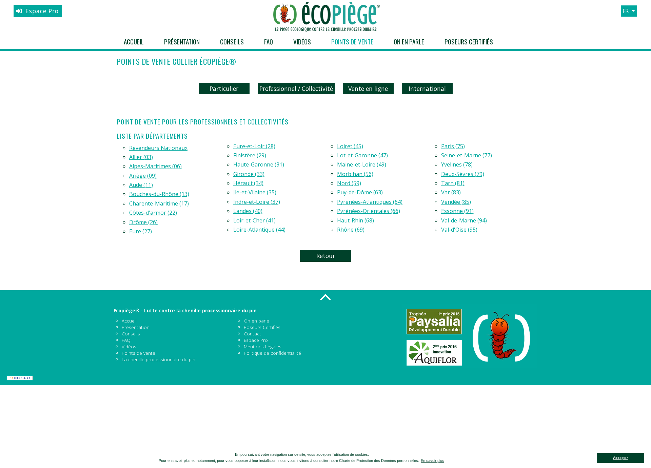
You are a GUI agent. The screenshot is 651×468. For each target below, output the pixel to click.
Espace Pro (42, 11)
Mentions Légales (262, 346)
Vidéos (302, 41)
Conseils (232, 41)
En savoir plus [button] (432, 461)
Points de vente (352, 41)
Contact (252, 333)
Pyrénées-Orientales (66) (368, 211)
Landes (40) (247, 211)
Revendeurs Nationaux (158, 148)
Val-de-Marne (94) (464, 220)
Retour (325, 256)
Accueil (134, 41)
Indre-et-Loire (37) (256, 202)
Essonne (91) (457, 211)
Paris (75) (453, 146)
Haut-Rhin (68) (355, 220)
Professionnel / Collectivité (296, 88)
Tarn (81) (453, 183)
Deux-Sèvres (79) (462, 174)
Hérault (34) (248, 183)
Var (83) (451, 192)
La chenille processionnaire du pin (158, 359)
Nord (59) (349, 183)
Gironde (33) (248, 174)
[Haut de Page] (325, 297)
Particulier (224, 88)
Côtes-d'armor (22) (153, 212)
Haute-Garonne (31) (258, 164)
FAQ (268, 41)
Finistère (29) (249, 155)
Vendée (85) (456, 202)
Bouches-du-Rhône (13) (159, 194)
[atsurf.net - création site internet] (20, 378)
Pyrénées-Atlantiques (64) (369, 202)
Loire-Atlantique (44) (259, 229)
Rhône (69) (350, 229)
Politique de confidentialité (272, 353)
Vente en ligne (368, 88)
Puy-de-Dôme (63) (360, 192)
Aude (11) (141, 185)
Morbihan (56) (355, 174)
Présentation (182, 41)
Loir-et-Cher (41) (254, 220)
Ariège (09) (143, 175)
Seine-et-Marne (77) (466, 155)
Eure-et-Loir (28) (254, 146)
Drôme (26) (143, 222)
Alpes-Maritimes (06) (155, 166)
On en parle (409, 41)
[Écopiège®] (325, 17)
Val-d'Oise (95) (459, 229)
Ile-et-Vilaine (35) (254, 192)
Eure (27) (140, 231)
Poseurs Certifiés (469, 41)
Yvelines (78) (457, 164)
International (427, 88)
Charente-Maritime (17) (159, 203)
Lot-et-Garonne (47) (362, 155)
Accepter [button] (620, 458)
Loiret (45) (350, 146)
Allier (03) (141, 157)
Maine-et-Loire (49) (361, 164)
